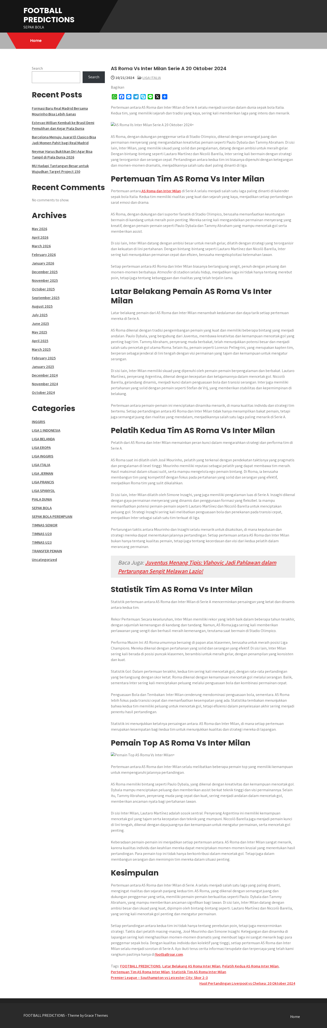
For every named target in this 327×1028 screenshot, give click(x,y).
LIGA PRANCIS (43, 482)
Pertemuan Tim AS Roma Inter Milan (140, 971)
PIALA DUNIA (42, 499)
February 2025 (44, 358)
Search (37, 68)
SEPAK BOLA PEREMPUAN (52, 516)
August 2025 (42, 306)
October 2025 (43, 289)
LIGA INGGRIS (42, 456)
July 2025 (40, 314)
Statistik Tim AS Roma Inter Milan (198, 971)
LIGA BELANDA (43, 438)
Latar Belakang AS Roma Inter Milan (191, 966)
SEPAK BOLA (42, 507)
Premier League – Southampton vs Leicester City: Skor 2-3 (159, 977)
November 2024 (45, 383)
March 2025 (41, 349)
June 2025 (40, 323)
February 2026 (44, 254)
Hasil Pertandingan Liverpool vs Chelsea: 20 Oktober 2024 (247, 983)
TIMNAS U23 (42, 542)
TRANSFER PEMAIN (47, 551)
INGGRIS (38, 421)
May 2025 (39, 332)
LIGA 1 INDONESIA (46, 430)
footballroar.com (169, 954)
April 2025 (40, 340)
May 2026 (39, 228)
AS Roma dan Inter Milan (161, 190)
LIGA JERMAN (42, 473)
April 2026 (40, 237)
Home (36, 40)
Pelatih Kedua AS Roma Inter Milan (250, 966)
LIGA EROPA (41, 447)
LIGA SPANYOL (43, 490)
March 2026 (41, 246)
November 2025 (45, 280)
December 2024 (45, 375)
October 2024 (43, 392)
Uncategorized (44, 559)
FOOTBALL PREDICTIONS (48, 15)
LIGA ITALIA (151, 77)
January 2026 (43, 263)
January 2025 (43, 366)
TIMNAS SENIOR (44, 525)
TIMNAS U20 (42, 533)
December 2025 (45, 271)
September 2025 (46, 297)
